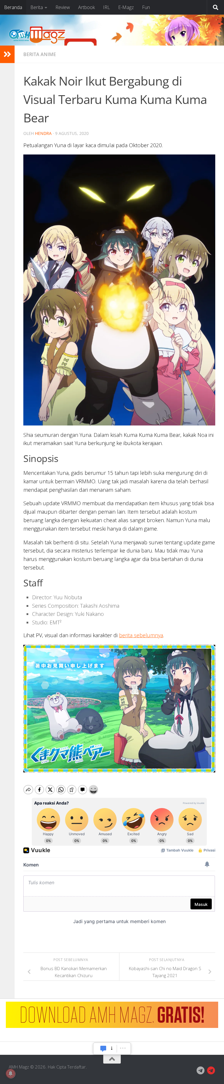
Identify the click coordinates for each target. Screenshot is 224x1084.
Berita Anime (39, 54)
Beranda (13, 7)
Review (62, 7)
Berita (36, 7)
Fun (146, 7)
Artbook (86, 7)
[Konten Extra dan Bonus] (201, 1070)
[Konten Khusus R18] (211, 1070)
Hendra (43, 133)
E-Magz (126, 7)
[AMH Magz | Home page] (37, 35)
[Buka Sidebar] (7, 54)
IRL (106, 7)
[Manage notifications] (10, 1073)
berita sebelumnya (141, 635)
